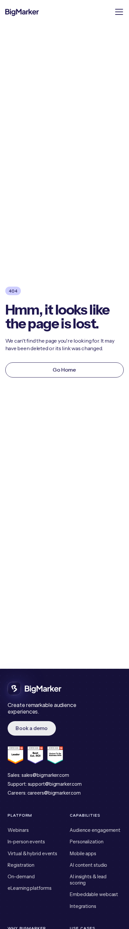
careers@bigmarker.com (54, 793)
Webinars (18, 830)
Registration (21, 865)
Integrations (83, 906)
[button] (118, 12)
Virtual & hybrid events (32, 854)
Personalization (87, 842)
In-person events (26, 842)
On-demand (21, 877)
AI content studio (88, 865)
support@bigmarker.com (55, 784)
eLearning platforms (29, 888)
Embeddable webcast (94, 894)
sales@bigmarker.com (45, 775)
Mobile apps (83, 854)
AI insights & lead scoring (88, 880)
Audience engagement (95, 830)
